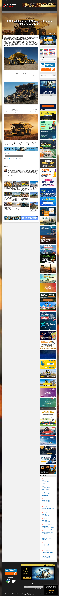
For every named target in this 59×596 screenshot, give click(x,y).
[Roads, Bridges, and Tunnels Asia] (48, 297)
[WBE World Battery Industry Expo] (48, 192)
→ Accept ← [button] (51, 590)
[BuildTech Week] (48, 450)
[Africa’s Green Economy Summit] (48, 421)
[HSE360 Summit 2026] (48, 278)
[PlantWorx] (48, 469)
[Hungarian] (54, 50)
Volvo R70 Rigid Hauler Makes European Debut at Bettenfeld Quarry (25, 189)
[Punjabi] (48, 53)
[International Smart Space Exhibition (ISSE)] (48, 211)
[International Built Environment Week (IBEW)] (48, 134)
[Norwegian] (41, 53)
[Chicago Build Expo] (48, 306)
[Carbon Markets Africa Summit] (48, 259)
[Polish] (44, 53)
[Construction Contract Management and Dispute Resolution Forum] (48, 220)
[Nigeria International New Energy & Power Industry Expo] (48, 154)
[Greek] (51, 50)
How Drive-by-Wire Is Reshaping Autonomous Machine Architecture (24, 209)
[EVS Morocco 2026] (48, 287)
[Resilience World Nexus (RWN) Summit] (48, 240)
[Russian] (51, 53)
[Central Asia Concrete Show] (48, 412)
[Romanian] (49, 53)
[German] (49, 50)
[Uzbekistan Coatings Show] (48, 173)
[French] (46, 50)
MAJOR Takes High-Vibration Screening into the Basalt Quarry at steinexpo (16, 188)
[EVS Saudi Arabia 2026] (48, 402)
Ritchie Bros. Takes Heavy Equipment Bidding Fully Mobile (25, 199)
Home (5, 10)
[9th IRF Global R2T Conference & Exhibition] (48, 316)
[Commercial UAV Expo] (48, 115)
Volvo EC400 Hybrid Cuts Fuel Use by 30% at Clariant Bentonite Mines (34, 210)
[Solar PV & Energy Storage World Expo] (48, 201)
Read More (54, 592)
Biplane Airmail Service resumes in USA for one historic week (11, 162)
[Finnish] (44, 50)
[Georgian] (48, 50)
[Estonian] (41, 50)
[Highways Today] (10, 5)
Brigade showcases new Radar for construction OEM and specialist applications (29, 163)
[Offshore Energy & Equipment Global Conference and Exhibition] (48, 354)
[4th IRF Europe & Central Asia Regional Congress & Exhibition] (48, 230)
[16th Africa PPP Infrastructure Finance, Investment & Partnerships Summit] (48, 345)
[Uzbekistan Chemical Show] (48, 182)
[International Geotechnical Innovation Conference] (48, 268)
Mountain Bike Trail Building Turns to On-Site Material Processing (8, 198)
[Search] (54, 59)
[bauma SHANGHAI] (48, 364)
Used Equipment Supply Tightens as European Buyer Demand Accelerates (8, 208)
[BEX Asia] (48, 125)
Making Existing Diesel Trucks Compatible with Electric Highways (33, 188)
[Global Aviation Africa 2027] (48, 440)
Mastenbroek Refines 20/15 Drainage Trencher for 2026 (34, 199)
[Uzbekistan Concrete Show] (48, 163)
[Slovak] (53, 53)
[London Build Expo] (48, 383)
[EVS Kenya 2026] (48, 392)
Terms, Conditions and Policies (30, 594)
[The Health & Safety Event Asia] (48, 335)
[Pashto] (43, 53)
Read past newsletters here (38, 588)
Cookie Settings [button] (49, 592)
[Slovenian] (54, 53)
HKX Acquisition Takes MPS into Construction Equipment (8, 188)
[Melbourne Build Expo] (48, 373)
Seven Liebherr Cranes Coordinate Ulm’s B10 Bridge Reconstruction (15, 199)
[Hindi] (53, 50)
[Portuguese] (46, 53)
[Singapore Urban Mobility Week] (48, 326)
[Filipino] (43, 50)
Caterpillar (55, 33)
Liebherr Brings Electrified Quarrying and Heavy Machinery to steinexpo (16, 209)
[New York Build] (48, 431)
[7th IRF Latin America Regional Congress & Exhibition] (48, 144)
